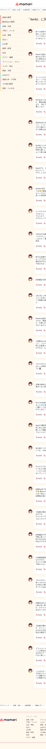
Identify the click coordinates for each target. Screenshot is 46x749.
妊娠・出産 (6, 26)
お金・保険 (6, 35)
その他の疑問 (7, 84)
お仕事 (5, 44)
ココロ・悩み (7, 66)
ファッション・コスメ (11, 62)
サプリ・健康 (7, 57)
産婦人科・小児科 (9, 79)
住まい (5, 39)
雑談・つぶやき (8, 88)
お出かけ (5, 75)
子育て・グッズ (8, 31)
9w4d (34, 19)
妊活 (4, 53)
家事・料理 (6, 48)
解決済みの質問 (8, 22)
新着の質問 (6, 17)
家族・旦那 (6, 71)
